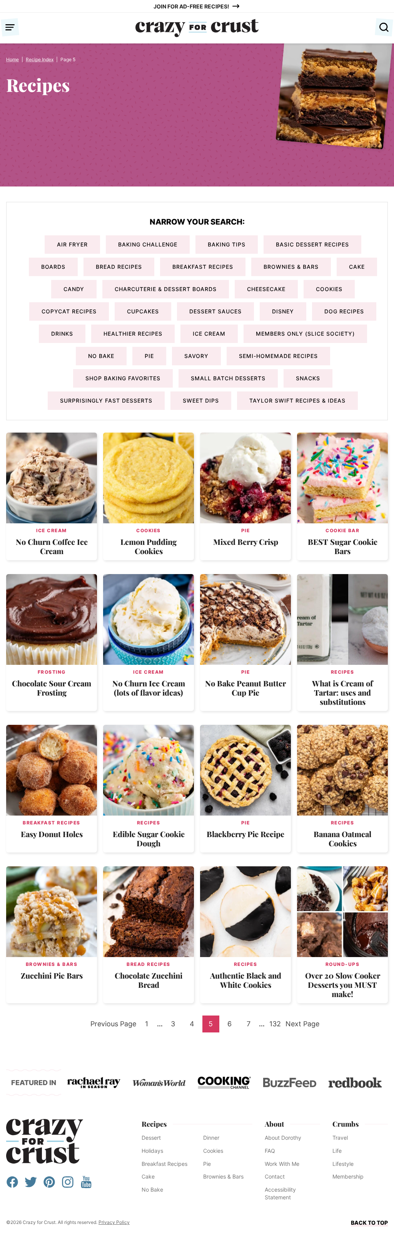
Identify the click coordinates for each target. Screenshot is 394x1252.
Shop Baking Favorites (122, 378)
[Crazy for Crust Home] (197, 28)
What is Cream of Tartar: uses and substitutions (342, 692)
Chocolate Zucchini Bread (148, 980)
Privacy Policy (114, 1222)
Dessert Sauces (215, 311)
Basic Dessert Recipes (312, 244)
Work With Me (282, 1163)
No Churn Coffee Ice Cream (52, 546)
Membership (348, 1176)
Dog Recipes (344, 311)
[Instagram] (68, 1186)
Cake (357, 266)
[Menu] (10, 27)
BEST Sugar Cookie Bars (342, 546)
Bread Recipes (119, 266)
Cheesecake (266, 289)
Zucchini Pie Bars (52, 975)
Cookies (329, 289)
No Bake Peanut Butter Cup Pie (245, 688)
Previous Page (113, 1025)
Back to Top (369, 1222)
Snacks (308, 378)
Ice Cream (209, 333)
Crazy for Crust (44, 1141)
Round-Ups (343, 964)
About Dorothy (283, 1137)
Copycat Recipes (69, 311)
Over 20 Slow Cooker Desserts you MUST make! (342, 984)
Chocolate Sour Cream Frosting (51, 688)
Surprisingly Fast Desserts (106, 400)
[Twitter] (31, 1186)
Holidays (152, 1150)
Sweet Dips (201, 400)
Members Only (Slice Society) (305, 333)
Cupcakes (143, 311)
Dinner (211, 1137)
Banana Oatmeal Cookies (342, 838)
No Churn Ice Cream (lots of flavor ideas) (148, 688)
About (274, 1124)
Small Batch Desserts (228, 378)
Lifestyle (343, 1163)
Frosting (52, 672)
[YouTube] (86, 1186)
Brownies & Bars (291, 266)
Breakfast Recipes (202, 266)
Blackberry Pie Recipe (245, 834)
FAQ (270, 1150)
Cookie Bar (342, 530)
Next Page (302, 1025)
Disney (283, 311)
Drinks (62, 333)
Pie (149, 356)
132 (276, 1025)
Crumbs (345, 1124)
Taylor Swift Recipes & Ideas (297, 400)
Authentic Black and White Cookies (245, 980)
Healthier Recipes (133, 333)
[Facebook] (12, 1186)
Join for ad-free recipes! (191, 6)
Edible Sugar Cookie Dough (149, 838)
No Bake (101, 356)
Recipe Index (39, 59)
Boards (53, 266)
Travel (340, 1137)
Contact (275, 1176)
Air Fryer (72, 244)
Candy (73, 289)
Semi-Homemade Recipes (278, 356)
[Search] (384, 27)
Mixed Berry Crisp (245, 541)
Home (12, 59)
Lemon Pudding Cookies (148, 546)
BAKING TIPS (226, 244)
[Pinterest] (49, 1186)
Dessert (151, 1137)
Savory (196, 356)
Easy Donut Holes (52, 834)
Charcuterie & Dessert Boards (166, 289)
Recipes (342, 672)
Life (337, 1150)
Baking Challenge (147, 244)
